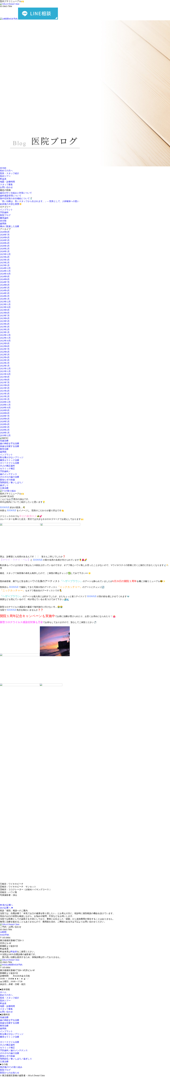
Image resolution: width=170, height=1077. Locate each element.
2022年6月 (5, 352)
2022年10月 (5, 341)
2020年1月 (5, 433)
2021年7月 (5, 382)
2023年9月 (5, 310)
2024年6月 (5, 285)
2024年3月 (5, 293)
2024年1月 (5, 299)
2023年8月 (5, 313)
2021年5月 (5, 388)
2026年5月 (5, 240)
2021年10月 (5, 374)
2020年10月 (5, 407)
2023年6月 (5, 318)
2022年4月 (5, 357)
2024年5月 (5, 288)
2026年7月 (5, 235)
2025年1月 (5, 265)
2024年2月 (5, 296)
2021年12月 (5, 368)
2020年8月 (5, 413)
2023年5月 (5, 321)
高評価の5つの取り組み (11, 1067)
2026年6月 (5, 237)
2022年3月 (5, 360)
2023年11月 (5, 304)
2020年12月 (5, 402)
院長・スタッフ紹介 (9, 173)
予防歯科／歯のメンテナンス (14, 1050)
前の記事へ (7, 905)
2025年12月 (5, 254)
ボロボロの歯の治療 (9, 477)
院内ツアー (5, 176)
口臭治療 (4, 488)
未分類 (3, 221)
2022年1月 (5, 366)
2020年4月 (5, 424)
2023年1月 (5, 332)
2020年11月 (5, 405)
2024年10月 (5, 274)
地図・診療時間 (7, 182)
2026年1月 (5, 251)
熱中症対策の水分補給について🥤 (16, 198)
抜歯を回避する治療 (9, 446)
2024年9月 (5, 276)
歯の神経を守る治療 (9, 443)
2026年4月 (5, 243)
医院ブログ (5, 215)
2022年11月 (5, 338)
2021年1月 (5, 399)
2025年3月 (5, 260)
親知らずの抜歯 (7, 480)
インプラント (6, 209)
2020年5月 (5, 421)
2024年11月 (5, 271)
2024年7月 (5, 282)
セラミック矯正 (7, 468)
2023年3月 (5, 327)
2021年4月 (5, 391)
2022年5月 (5, 354)
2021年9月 (5, 377)
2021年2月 (5, 396)
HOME (3, 168)
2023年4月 (5, 324)
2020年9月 (5, 410)
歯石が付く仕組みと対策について (16, 193)
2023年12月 (5, 301)
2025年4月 (5, 257)
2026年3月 (5, 246)
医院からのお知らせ (9, 1073)
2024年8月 (5, 279)
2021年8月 (5, 380)
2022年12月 (5, 335)
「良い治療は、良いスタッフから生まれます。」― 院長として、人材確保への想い (39, 201)
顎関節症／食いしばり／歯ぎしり (16, 1059)
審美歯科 (4, 218)
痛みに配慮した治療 (9, 226)
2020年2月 (5, 430)
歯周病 (3, 223)
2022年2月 (5, 363)
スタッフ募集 (6, 184)
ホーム (3, 992)
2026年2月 (5, 249)
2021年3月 (5, 394)
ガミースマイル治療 (9, 463)
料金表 (3, 179)
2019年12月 (5, 435)
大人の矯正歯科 (7, 466)
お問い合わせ (6, 187)
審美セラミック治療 (9, 460)
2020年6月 (5, 419)
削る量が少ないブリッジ (11, 457)
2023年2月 (5, 329)
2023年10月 (5, 307)
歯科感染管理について (10, 196)
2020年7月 (5, 416)
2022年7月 (5, 349)
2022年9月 (5, 343)
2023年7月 (5, 315)
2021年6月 (5, 385)
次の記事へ (5, 908)
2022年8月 (5, 346)
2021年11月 (5, 371)
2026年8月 (5, 232)
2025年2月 (5, 262)
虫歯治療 (4, 441)
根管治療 (4, 449)
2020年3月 (5, 427)
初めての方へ (6, 170)
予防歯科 (4, 212)
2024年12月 (5, 268)
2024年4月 (5, 290)
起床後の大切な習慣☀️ (11, 204)
